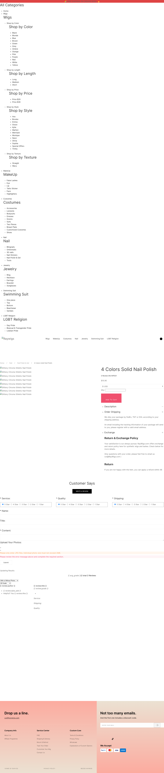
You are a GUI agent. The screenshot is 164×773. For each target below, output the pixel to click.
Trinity (15, 149)
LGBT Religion (9, 316)
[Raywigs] (8, 338)
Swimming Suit (9, 290)
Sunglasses (11, 286)
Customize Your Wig (44, 749)
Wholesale (73, 742)
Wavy (14, 166)
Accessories (12, 208)
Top (8, 303)
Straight (15, 163)
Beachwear (11, 308)
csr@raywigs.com (11, 718)
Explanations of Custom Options (81, 746)
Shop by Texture (14, 154)
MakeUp (6, 171)
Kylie (14, 127)
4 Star (15, 504)
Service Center (43, 730)
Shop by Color (13, 23)
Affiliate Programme (11, 739)
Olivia (14, 141)
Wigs (5, 14)
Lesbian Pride (12, 331)
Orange (15, 51)
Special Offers (18, 146)
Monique (16, 135)
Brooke (15, 119)
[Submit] (157, 725)
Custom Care (75, 730)
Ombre (15, 49)
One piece (11, 300)
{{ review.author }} (7, 586)
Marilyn (15, 130)
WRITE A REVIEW (82, 491)
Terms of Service (11, 768)
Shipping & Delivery (43, 739)
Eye (8, 183)
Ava (13, 116)
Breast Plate (12, 227)
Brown (15, 41)
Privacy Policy (74, 739)
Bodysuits (11, 213)
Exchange (109, 432)
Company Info (10, 730)
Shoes (9, 232)
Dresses (10, 216)
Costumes (7, 199)
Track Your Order (42, 746)
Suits (9, 222)
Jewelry (6, 265)
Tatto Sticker (12, 188)
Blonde (15, 35)
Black (14, 33)
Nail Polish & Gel (14, 258)
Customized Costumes (16, 230)
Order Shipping (112, 412)
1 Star (41, 504)
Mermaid (16, 133)
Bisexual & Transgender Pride (19, 328)
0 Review (104, 376)
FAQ (38, 735)
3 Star (24, 504)
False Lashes (12, 180)
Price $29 (16, 99)
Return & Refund (42, 742)
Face (9, 191)
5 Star (7, 504)
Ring (8, 275)
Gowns (9, 219)
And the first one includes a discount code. (118, 718)
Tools (9, 260)
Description (110, 406)
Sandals (10, 311)
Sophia (15, 143)
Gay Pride (11, 325)
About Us (7, 735)
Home (5, 11)
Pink (14, 54)
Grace (14, 124)
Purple (15, 57)
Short (14, 85)
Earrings (10, 280)
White (14, 62)
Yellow (15, 65)
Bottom (10, 305)
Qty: (103, 390)
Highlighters (12, 194)
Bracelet (10, 283)
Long (14, 79)
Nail (5, 237)
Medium (15, 82)
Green (14, 43)
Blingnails (11, 247)
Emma (15, 122)
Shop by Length (13, 70)
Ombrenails (11, 249)
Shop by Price (13, 90)
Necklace (11, 277)
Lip (8, 186)
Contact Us (41, 752)
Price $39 (16, 102)
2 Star (32, 504)
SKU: (112, 376)
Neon (14, 138)
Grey (14, 46)
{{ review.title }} (40, 586)
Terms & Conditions (76, 735)
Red (14, 59)
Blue (14, 38)
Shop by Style (13, 107)
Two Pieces (11, 224)
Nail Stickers (12, 255)
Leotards (10, 211)
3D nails (10, 252)
